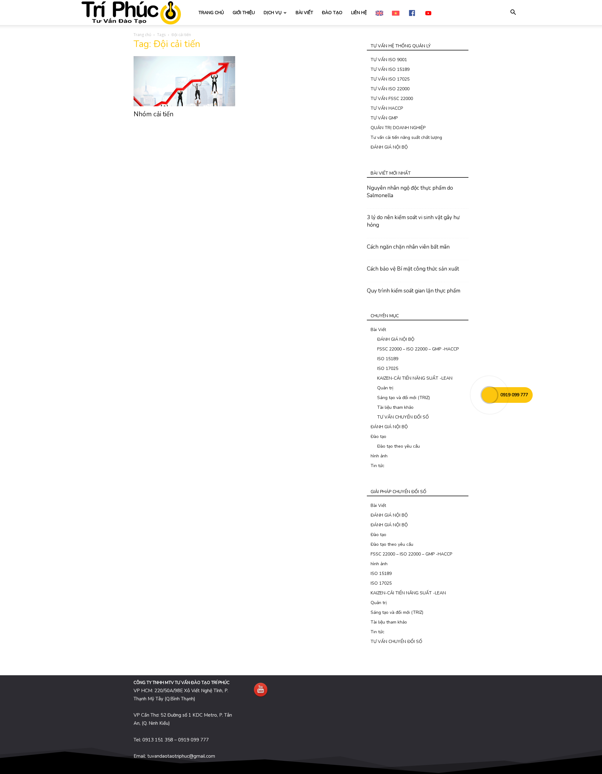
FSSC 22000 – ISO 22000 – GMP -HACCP (418, 349)
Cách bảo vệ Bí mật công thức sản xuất (413, 268)
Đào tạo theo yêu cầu (398, 446)
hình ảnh (379, 456)
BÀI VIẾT (304, 13)
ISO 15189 (387, 359)
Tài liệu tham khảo (395, 407)
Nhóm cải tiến (153, 114)
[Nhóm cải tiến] (184, 81)
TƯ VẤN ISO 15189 (390, 69)
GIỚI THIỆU (244, 13)
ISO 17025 (387, 368)
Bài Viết (378, 330)
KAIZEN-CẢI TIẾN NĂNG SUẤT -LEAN (414, 378)
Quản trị (385, 388)
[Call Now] (489, 395)
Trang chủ (142, 34)
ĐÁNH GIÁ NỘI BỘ (389, 147)
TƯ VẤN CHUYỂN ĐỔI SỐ (403, 417)
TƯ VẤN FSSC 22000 (392, 99)
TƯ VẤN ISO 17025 (390, 79)
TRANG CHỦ (211, 13)
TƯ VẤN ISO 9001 (389, 60)
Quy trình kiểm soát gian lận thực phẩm (413, 290)
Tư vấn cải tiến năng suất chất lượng (406, 137)
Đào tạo (378, 437)
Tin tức (377, 466)
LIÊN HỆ (359, 13)
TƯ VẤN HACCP (387, 108)
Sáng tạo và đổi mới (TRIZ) (403, 398)
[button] (512, 13)
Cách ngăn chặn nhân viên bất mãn (408, 246)
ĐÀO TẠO (332, 13)
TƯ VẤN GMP (384, 118)
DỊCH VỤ (273, 13)
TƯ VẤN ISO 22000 (390, 89)
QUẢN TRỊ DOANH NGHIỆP (398, 128)
